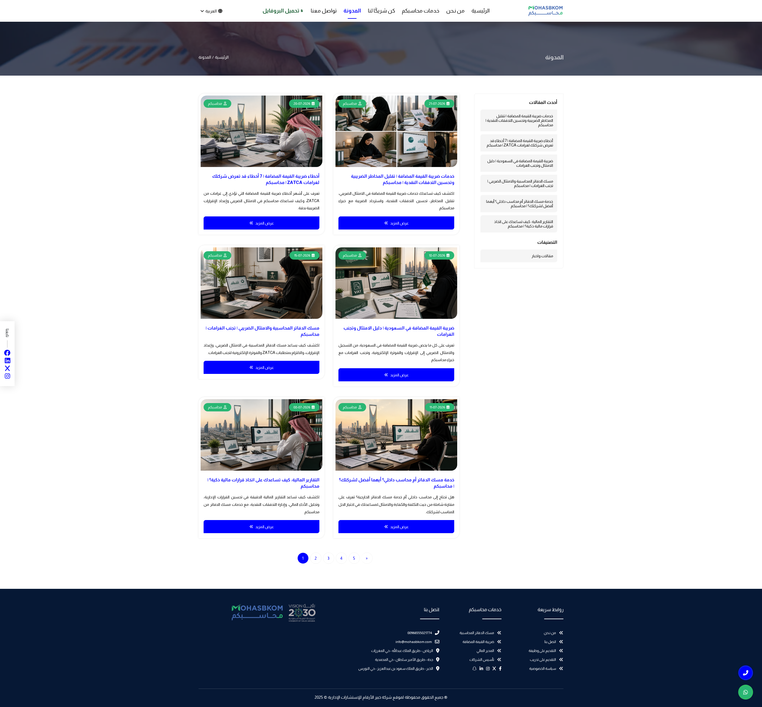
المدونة (352, 11)
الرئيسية (480, 11)
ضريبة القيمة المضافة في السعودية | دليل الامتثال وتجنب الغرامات (520, 163)
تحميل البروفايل (281, 11)
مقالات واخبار (542, 256)
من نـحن (455, 11)
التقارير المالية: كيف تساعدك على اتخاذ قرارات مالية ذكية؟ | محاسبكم (523, 223)
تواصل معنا (324, 11)
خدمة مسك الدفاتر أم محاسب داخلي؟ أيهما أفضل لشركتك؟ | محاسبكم (519, 203)
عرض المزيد (399, 223)
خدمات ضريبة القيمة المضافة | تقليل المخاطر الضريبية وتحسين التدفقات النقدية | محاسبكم (519, 120)
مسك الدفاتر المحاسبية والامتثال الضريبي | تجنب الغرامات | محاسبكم (520, 183)
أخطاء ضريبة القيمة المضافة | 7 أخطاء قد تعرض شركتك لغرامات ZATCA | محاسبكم (520, 142)
